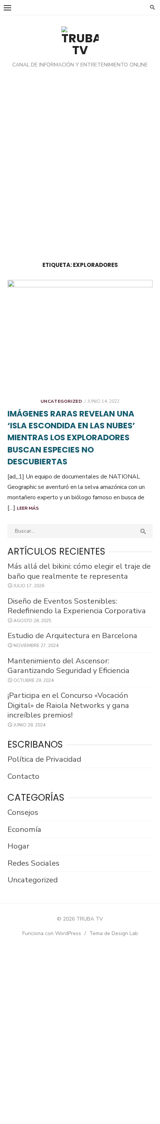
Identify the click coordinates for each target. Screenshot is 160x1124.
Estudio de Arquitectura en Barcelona (72, 635)
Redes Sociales (33, 863)
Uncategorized (61, 401)
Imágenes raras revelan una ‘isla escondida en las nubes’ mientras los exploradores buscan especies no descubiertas (71, 438)
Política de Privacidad (44, 759)
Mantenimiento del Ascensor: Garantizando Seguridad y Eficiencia (68, 666)
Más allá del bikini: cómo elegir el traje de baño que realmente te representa (79, 571)
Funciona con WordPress (51, 933)
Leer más (28, 508)
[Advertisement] (80, 166)
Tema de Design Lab (113, 933)
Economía (24, 829)
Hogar (18, 846)
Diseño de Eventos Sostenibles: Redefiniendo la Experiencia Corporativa (76, 606)
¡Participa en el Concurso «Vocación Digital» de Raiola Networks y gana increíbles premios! (68, 705)
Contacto (23, 776)
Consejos (22, 812)
